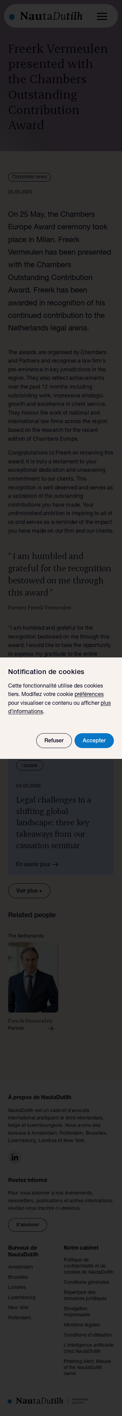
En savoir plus (33, 865)
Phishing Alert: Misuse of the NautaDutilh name (87, 1368)
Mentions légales (82, 1325)
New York (18, 1308)
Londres (17, 1287)
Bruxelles (18, 1277)
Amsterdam (20, 1267)
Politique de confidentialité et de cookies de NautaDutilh (89, 1266)
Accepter (94, 741)
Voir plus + (29, 891)
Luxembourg (21, 1298)
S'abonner (27, 1225)
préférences (89, 695)
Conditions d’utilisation (88, 1335)
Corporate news (29, 177)
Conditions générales (86, 1282)
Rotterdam (19, 1318)
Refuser (54, 741)
